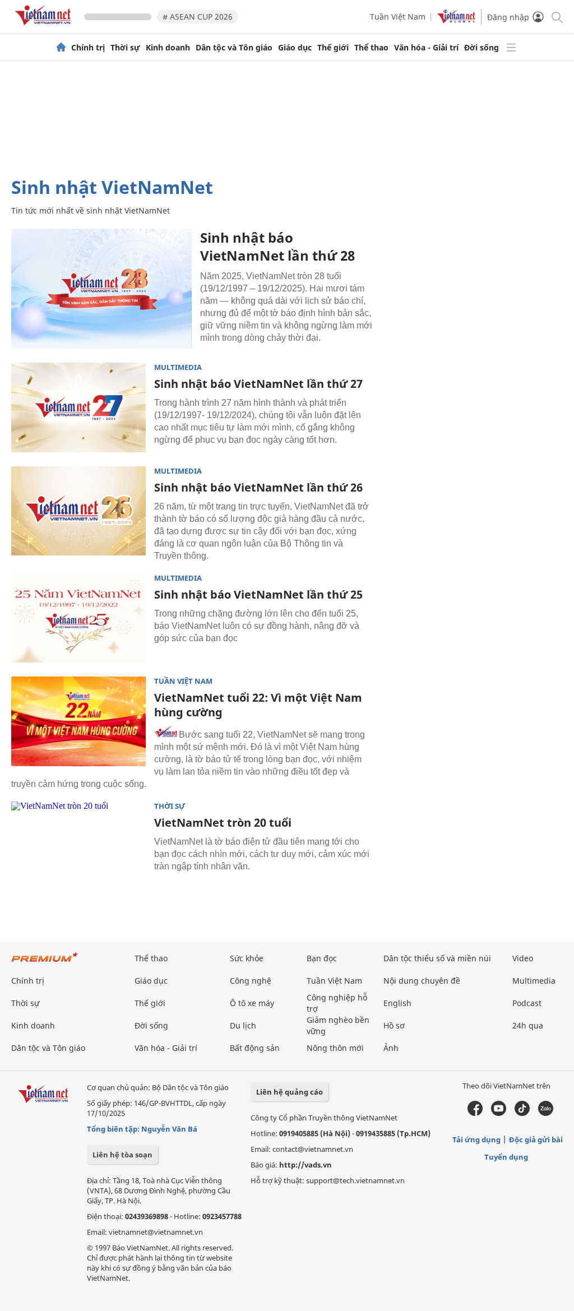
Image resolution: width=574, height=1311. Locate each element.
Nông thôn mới (335, 1048)
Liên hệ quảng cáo (289, 1092)
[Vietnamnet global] (456, 20)
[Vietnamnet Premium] (44, 962)
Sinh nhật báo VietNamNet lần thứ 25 (258, 594)
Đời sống (481, 48)
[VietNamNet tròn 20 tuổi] (78, 846)
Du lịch (243, 1025)
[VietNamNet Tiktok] (522, 1113)
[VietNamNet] (61, 48)
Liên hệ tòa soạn (122, 1155)
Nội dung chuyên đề (421, 980)
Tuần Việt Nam (397, 16)
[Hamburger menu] (511, 47)
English (397, 1003)
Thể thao (371, 48)
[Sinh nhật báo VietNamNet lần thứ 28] (101, 289)
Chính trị (88, 48)
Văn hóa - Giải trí (426, 48)
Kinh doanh (168, 48)
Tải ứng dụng (476, 1139)
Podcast (526, 1003)
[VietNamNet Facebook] (475, 1113)
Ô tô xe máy (252, 1003)
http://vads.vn (305, 1165)
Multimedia (178, 367)
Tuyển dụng (506, 1157)
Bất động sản (255, 1048)
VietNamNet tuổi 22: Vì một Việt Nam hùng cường (258, 705)
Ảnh (391, 1048)
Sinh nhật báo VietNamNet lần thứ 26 (258, 487)
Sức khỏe (246, 958)
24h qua (527, 1025)
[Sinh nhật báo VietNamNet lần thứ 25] (78, 618)
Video (522, 958)
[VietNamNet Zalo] (545, 1113)
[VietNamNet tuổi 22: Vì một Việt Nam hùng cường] (78, 721)
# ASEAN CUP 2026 (198, 16)
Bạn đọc (322, 958)
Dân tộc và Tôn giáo (234, 48)
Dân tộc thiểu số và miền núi (437, 958)
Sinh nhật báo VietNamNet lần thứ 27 (258, 383)
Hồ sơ (394, 1025)
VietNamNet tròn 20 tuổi (222, 822)
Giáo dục (295, 48)
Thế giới (333, 48)
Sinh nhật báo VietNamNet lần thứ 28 (277, 246)
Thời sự (125, 48)
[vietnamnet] (44, 27)
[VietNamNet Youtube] (498, 1113)
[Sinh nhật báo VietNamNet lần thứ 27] (78, 407)
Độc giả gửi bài (536, 1139)
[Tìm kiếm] (556, 16)
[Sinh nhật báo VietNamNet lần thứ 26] (78, 511)
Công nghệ (250, 980)
